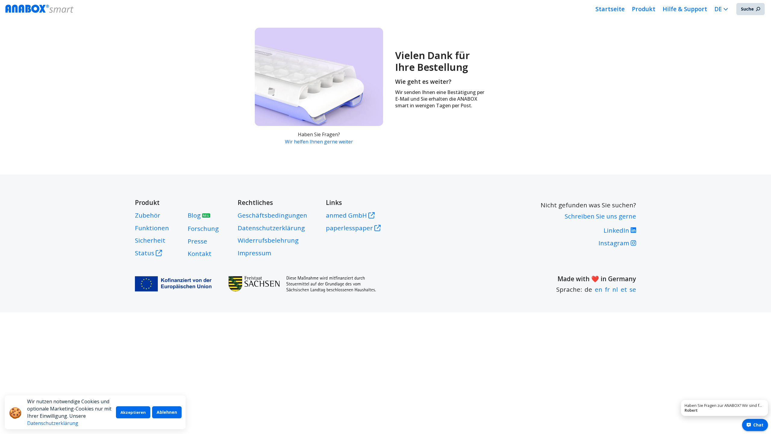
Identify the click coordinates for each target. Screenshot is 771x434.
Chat (758, 425)
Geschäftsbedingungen (272, 215)
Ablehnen (167, 412)
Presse (197, 241)
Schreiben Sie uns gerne (600, 216)
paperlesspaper (350, 228)
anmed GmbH (347, 215)
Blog (198, 215)
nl (615, 289)
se (632, 289)
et (624, 289)
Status (144, 253)
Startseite (610, 9)
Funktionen (152, 228)
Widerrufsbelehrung (268, 240)
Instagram (614, 243)
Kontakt (199, 253)
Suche (747, 9)
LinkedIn (617, 230)
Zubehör (147, 215)
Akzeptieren (133, 412)
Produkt (643, 9)
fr (607, 289)
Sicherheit (150, 240)
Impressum (254, 253)
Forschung (203, 228)
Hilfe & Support (685, 9)
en (598, 289)
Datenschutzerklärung (52, 423)
